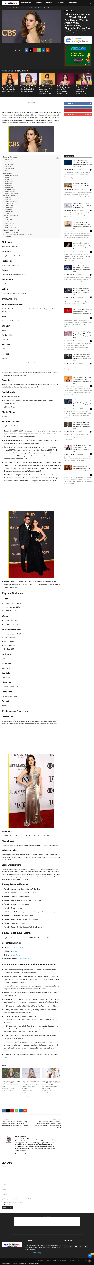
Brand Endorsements (13, 226)
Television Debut (11, 224)
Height (9, 197)
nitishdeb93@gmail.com (40, 1253)
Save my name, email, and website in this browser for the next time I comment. (23, 1199)
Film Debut (10, 220)
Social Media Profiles (12, 232)
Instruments (11, 168)
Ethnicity (9, 183)
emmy (15, 951)
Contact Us (47, 1260)
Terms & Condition (82, 1260)
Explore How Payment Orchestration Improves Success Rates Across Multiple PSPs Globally (82, 164)
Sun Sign (9, 179)
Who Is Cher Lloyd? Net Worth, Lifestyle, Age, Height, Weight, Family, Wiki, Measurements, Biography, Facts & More (15, 1124)
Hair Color (10, 205)
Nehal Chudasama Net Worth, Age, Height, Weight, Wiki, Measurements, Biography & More (46, 90)
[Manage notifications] (89, 1260)
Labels (9, 171)
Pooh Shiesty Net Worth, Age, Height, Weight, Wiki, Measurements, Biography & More (82, 312)
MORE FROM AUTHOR (21, 71)
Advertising (72, 3)
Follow (88, 107)
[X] (31, 50)
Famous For (10, 218)
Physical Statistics (9, 195)
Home (3, 8)
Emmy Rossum (18, 947)
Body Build (10, 203)
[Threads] (25, 1154)
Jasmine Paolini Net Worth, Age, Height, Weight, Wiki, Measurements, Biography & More (82, 269)
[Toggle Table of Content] (57, 157)
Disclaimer (63, 1260)
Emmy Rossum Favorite (13, 228)
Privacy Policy (72, 1260)
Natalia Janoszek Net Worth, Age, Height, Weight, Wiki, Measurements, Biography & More (82, 90)
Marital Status (11, 191)
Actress (9, 8)
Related (9, 236)
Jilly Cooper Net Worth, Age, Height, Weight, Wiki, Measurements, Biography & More (82, 335)
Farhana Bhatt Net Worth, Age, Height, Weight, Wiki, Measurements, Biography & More (63, 90)
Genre (9, 166)
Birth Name (11, 160)
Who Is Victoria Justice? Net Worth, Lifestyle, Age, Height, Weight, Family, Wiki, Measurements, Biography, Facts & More (48, 1125)
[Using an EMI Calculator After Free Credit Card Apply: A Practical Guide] (68, 205)
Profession (10, 164)
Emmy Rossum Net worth (11, 230)
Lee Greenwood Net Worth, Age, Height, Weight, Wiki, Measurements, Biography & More (82, 225)
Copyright (56, 1260)
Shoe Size (9, 209)
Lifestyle (38, 3)
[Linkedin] (43, 50)
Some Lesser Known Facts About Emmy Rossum (18, 234)
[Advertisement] (31, 106)
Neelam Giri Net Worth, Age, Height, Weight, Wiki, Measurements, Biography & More (28, 89)
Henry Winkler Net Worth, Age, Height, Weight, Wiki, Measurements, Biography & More (82, 426)
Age (8, 177)
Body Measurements (12, 201)
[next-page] (91, 71)
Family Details (11, 189)
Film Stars (60, 3)
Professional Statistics (11, 215)
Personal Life (8, 173)
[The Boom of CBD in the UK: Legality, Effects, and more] (68, 185)
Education (10, 187)
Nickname (10, 162)
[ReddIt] (47, 50)
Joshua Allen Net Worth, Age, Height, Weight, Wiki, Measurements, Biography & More (82, 448)
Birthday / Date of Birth (13, 175)
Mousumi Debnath (69, 231)
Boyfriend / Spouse (13, 193)
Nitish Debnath (70, 31)
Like (90, 103)
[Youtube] (86, 1246)
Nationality (10, 181)
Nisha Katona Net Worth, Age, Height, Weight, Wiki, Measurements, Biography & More (82, 403)
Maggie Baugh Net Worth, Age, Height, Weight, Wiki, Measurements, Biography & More (82, 469)
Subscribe (88, 114)
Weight (9, 199)
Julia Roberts (36, 893)
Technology (26, 3)
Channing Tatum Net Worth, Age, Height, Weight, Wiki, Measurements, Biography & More (82, 357)
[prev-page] (88, 71)
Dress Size (10, 211)
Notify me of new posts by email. (11, 1205)
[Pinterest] (35, 50)
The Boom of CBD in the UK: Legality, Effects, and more (82, 184)
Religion (9, 185)
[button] (90, 3)
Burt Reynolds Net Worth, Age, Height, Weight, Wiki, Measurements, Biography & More (82, 246)
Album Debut (11, 222)
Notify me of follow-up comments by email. (14, 1202)
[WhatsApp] (39, 50)
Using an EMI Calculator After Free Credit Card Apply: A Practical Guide (82, 205)
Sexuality (9, 213)
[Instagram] (71, 1246)
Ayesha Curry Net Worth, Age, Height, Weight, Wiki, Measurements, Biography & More (10, 89)
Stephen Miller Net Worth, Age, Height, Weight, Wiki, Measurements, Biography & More (82, 291)
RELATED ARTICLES (7, 71)
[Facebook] (26, 50)
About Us (40, 1260)
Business (48, 3)
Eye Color (10, 207)
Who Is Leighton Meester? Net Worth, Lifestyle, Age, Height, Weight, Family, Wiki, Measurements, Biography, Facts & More (51, 1084)
